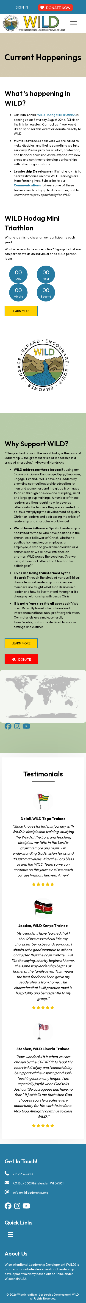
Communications (27, 185)
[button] (21, 311)
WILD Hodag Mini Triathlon (56, 115)
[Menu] (73, 23)
